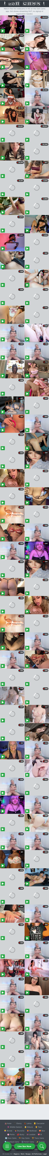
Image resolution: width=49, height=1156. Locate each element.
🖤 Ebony (18, 1123)
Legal (45, 1154)
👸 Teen (38, 1127)
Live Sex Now (24, 1146)
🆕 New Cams (10, 1138)
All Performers (37, 1154)
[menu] (7, 1146)
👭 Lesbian (31, 1134)
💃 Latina (27, 1123)
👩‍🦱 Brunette (19, 1131)
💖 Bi (40, 1134)
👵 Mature (28, 1127)
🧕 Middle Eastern (14, 1127)
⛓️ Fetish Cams (27, 1142)
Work (22, 1154)
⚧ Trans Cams (38, 1138)
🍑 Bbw (42, 1131)
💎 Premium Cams (11, 1142)
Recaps (28, 1154)
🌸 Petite (11, 1134)
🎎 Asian (7, 1123)
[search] (41, 1146)
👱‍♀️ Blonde (8, 1131)
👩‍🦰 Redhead (32, 1131)
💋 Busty (20, 1134)
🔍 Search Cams (38, 1149)
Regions (16, 1154)
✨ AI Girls (40, 1142)
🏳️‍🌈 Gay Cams (24, 1138)
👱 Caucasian (39, 1123)
